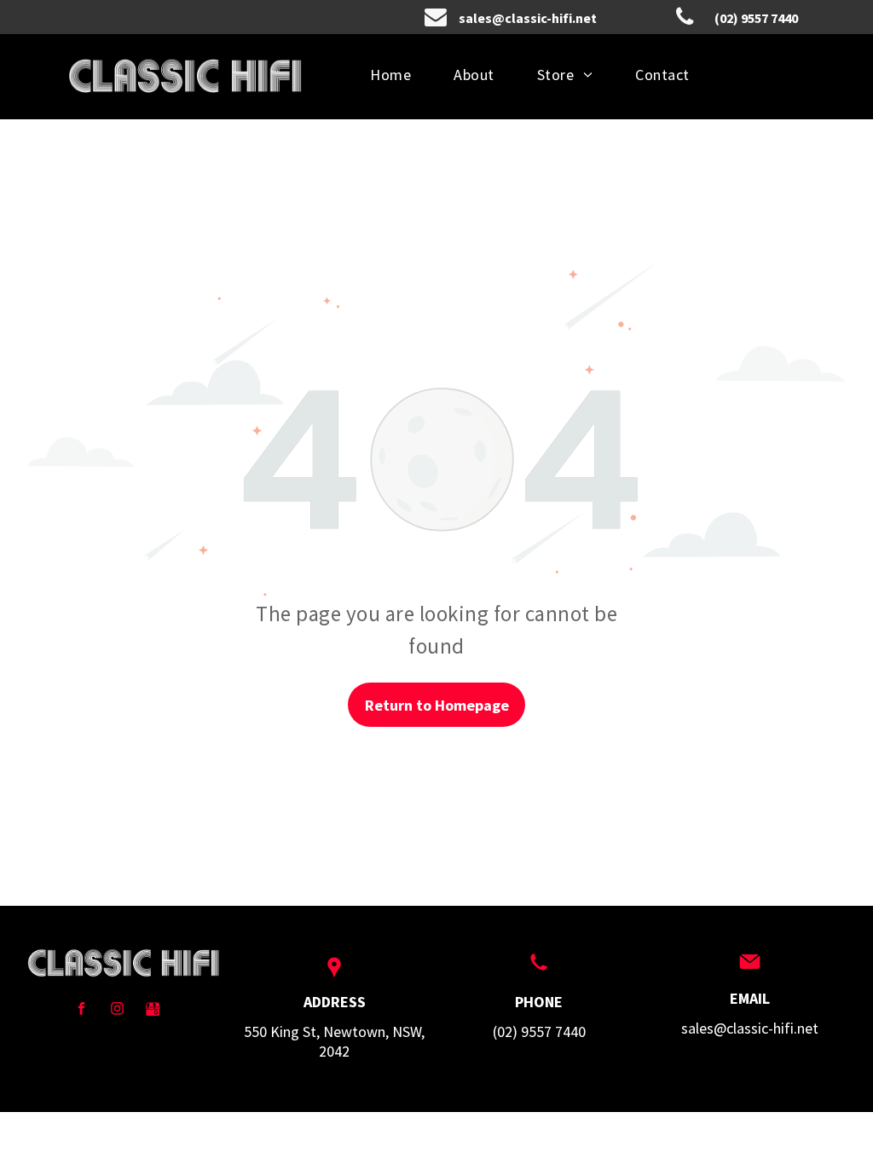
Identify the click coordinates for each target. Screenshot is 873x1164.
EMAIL (750, 998)
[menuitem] (390, 74)
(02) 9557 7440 (539, 1031)
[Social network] (153, 1011)
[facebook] (81, 1011)
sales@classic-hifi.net (749, 1028)
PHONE (539, 1001)
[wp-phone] (538, 971)
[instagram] (117, 1011)
